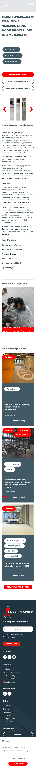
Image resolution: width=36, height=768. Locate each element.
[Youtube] (14, 657)
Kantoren (8, 357)
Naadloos (11, 551)
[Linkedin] (5, 657)
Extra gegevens (9, 718)
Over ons (6, 709)
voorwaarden (10, 637)
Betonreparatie (12, 55)
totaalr (10, 469)
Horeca (8, 430)
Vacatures (7, 715)
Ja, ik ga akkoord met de (14, 636)
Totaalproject (13, 464)
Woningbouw (22, 434)
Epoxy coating (12, 61)
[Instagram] (10, 657)
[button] (31, 5)
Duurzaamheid (8, 722)
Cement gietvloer (14, 545)
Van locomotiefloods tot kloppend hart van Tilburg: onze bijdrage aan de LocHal (18, 483)
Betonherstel (11, 49)
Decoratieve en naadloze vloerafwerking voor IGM (17, 564)
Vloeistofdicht (13, 556)
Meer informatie (18, 758)
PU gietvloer (12, 389)
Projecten (6, 706)
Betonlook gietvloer (15, 540)
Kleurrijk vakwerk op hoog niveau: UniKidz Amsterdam (17, 407)
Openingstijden (9, 712)
